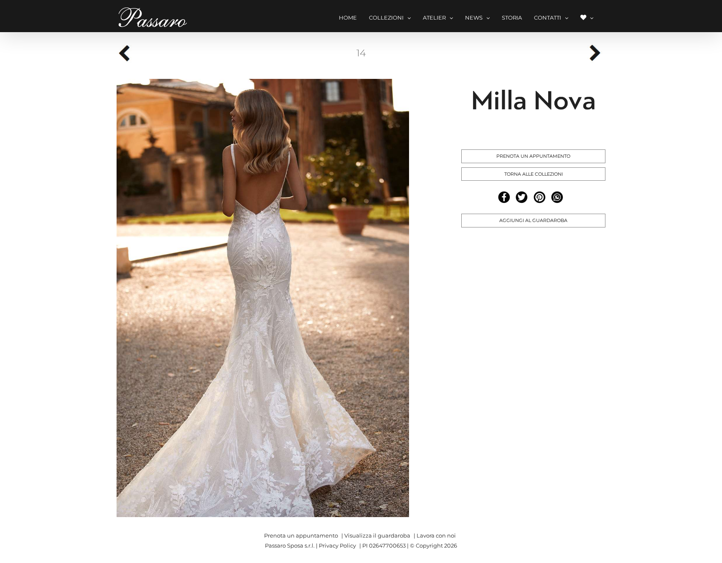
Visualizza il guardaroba (377, 535)
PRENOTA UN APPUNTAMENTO (533, 156)
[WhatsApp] (557, 197)
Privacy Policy (337, 545)
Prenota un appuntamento (301, 535)
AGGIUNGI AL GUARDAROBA (533, 220)
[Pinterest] (540, 197)
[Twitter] (522, 197)
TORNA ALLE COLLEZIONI (533, 174)
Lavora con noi (436, 535)
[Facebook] (504, 197)
